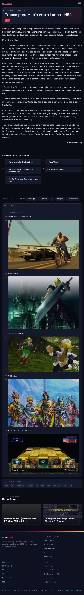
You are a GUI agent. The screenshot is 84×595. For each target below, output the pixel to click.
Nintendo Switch (50, 548)
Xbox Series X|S (50, 544)
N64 (25, 10)
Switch (30, 485)
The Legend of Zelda (52, 574)
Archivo (61, 590)
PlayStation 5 (49, 540)
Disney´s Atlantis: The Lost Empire (21, 162)
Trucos (18, 10)
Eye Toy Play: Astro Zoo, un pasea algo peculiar (22, 180)
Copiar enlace (73, 199)
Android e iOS (49, 556)
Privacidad (70, 590)
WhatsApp (31, 199)
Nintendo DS (7, 578)
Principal (9, 10)
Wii (65, 485)
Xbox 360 (56, 485)
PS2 (70, 485)
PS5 (6, 485)
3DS (42, 485)
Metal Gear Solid (50, 582)
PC (37, 485)
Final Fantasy (49, 566)
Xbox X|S (20, 485)
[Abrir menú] (79, 3)
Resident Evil (48, 578)
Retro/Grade (53, 162)
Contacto (78, 590)
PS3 (48, 485)
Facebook (43, 199)
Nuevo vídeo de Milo (56, 169)
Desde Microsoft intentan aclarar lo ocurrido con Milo (21, 170)
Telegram (60, 199)
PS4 (12, 485)
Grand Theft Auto (50, 570)
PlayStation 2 (7, 566)
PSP (3, 582)
